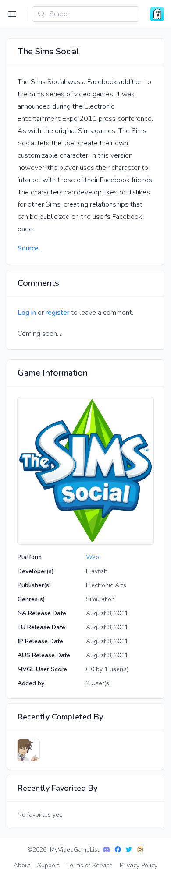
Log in (27, 312)
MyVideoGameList (74, 849)
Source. (29, 248)
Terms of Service (89, 865)
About (22, 865)
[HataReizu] (28, 750)
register (57, 312)
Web (92, 557)
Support (48, 865)
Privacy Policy (138, 865)
